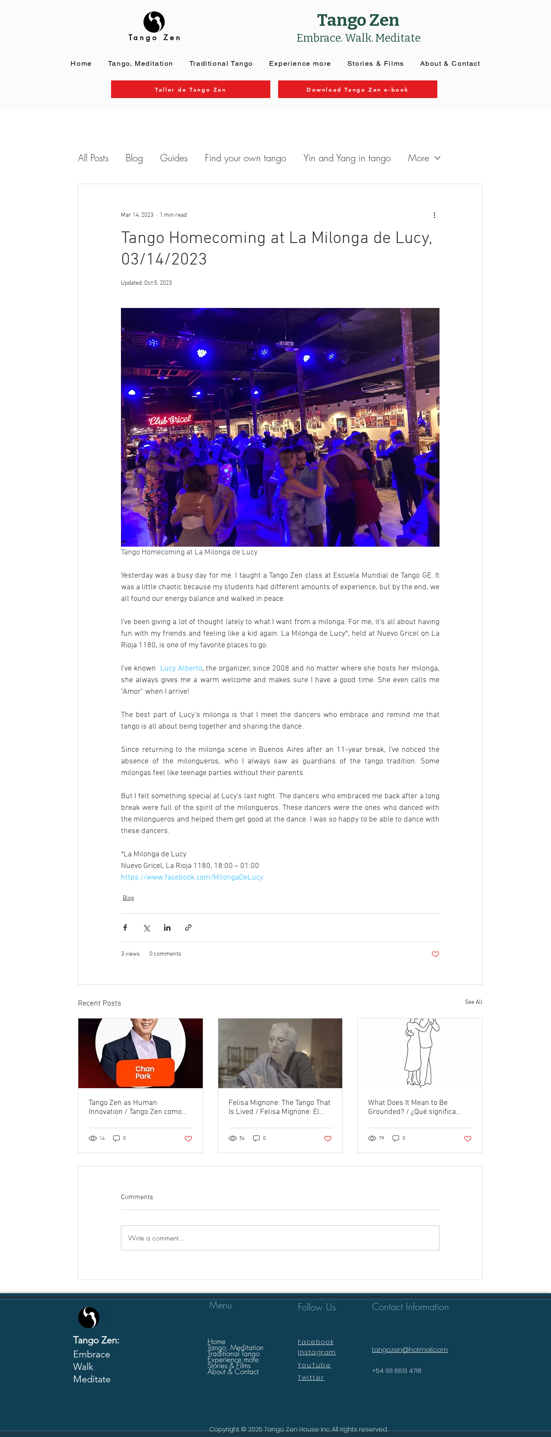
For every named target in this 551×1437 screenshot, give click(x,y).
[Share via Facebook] (125, 927)
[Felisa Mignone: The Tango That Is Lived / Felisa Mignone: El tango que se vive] (280, 1053)
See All (474, 1002)
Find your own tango (245, 157)
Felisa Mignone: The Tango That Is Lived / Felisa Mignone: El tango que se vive (280, 1108)
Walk (83, 1366)
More (418, 157)
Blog (134, 157)
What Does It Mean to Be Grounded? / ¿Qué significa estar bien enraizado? (412, 1108)
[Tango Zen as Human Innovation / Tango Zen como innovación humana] (140, 1053)
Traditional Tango (233, 1354)
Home (216, 1342)
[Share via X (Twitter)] (146, 927)
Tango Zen (358, 20)
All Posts (93, 157)
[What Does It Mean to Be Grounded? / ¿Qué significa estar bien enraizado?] (420, 1053)
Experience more (233, 1360)
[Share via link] (188, 927)
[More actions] (434, 215)
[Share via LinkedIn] (167, 927)
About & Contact (233, 1372)
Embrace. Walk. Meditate (359, 38)
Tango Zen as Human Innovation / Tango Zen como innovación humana (135, 1108)
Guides (174, 157)
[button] (300, 64)
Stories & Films (229, 1366)
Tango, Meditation (235, 1348)
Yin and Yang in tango (347, 157)
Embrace (91, 1354)
